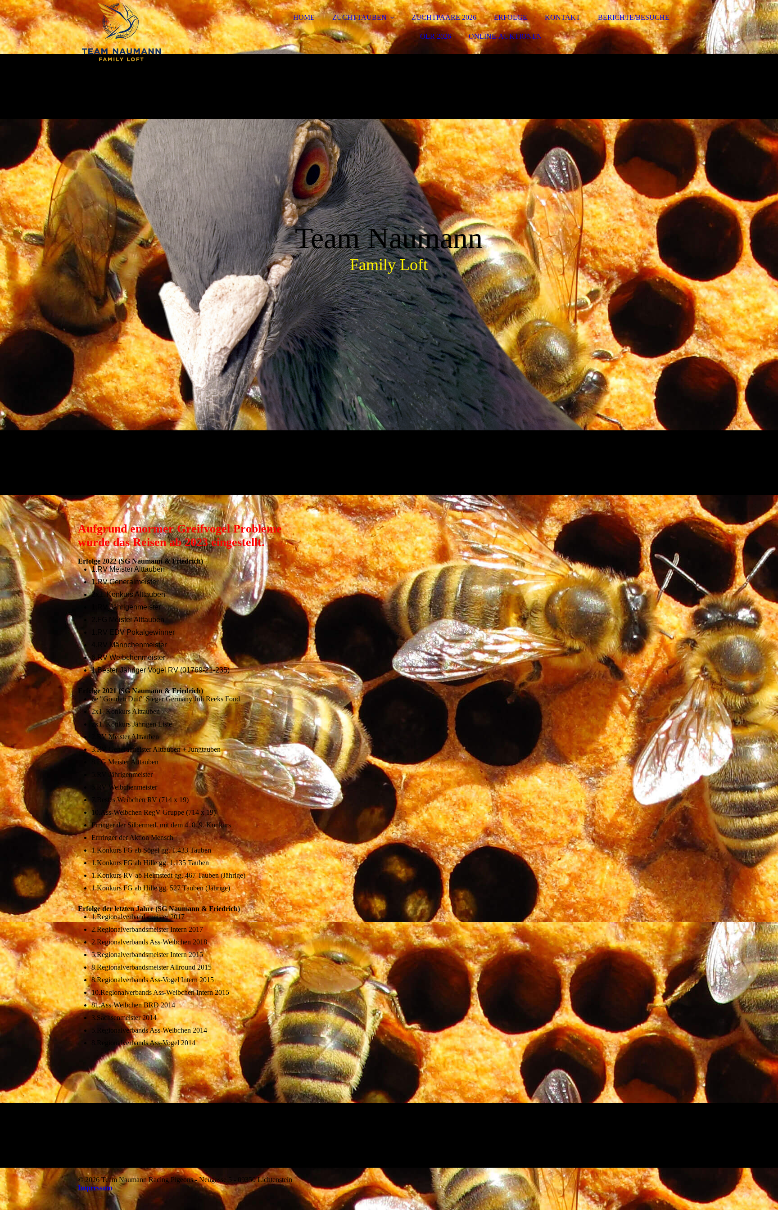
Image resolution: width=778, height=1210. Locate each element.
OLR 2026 (435, 36)
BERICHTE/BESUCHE (633, 17)
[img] (156, 31)
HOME (304, 17)
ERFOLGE (510, 17)
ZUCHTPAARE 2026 (444, 17)
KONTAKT (562, 17)
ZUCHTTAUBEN (359, 17)
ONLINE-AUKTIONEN (505, 36)
